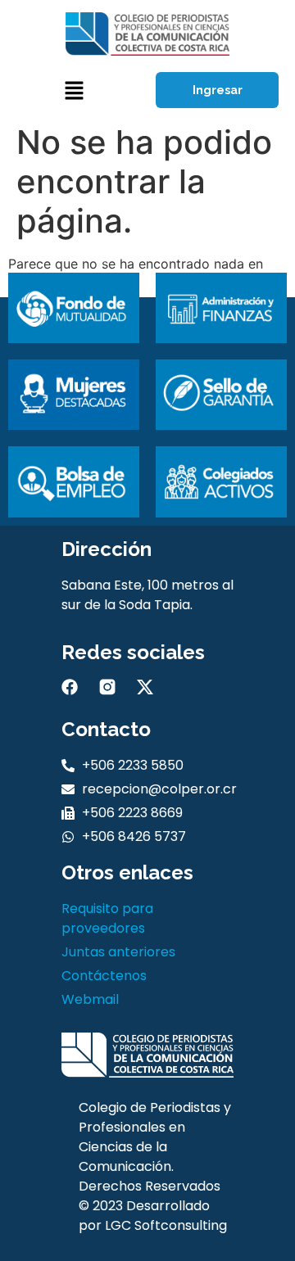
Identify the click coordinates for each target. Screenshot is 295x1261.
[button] (73, 90)
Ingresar (218, 90)
